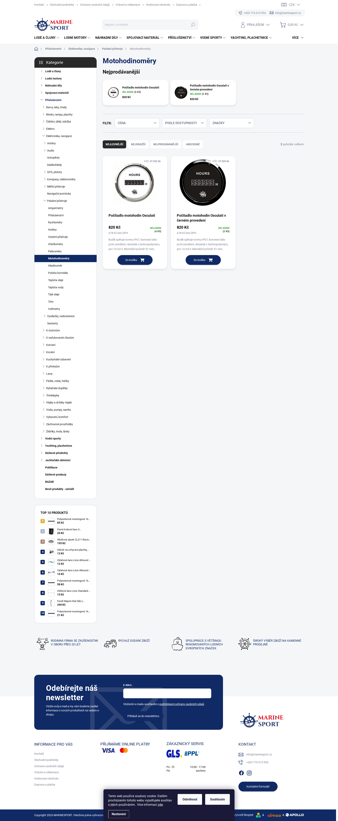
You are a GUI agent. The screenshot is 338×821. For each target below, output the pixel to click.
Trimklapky (52, 395)
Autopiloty (53, 157)
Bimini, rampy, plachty (59, 114)
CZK (292, 5)
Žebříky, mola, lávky (57, 431)
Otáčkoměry (55, 244)
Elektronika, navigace (59, 136)
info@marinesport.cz (259, 754)
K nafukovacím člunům (60, 337)
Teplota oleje (55, 280)
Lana (49, 373)
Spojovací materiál (57, 92)
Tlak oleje (53, 294)
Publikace (51, 467)
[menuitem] (47, 38)
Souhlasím (217, 799)
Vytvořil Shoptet (243, 814)
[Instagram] (249, 772)
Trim (50, 301)
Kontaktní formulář (258, 786)
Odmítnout (189, 799)
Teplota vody (56, 287)
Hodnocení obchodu (158, 4)
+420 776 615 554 (257, 762)
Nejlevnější (114, 144)
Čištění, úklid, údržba (58, 121)
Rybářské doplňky (57, 388)
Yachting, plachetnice (58, 445)
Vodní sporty (53, 438)
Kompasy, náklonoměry (61, 179)
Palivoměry (55, 251)
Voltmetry (54, 308)
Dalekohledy (54, 164)
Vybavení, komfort (57, 417)
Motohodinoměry (58, 258)
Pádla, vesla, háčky (57, 381)
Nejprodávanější (165, 144)
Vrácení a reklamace (128, 4)
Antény (51, 143)
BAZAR (49, 481)
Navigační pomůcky (59, 193)
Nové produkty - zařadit (59, 489)
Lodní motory (53, 78)
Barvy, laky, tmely (56, 107)
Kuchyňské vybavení (58, 359)
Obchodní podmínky (62, 4)
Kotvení (50, 344)
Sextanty (52, 323)
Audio (50, 150)
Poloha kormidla (58, 272)
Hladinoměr (55, 265)
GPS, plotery (54, 172)
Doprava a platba (186, 4)
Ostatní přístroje (58, 236)
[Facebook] (241, 772)
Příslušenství (53, 100)
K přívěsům (53, 366)
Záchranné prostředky (59, 424)
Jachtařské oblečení (57, 460)
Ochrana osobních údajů (95, 4)
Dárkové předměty (56, 453)
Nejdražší (138, 144)
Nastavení (119, 814)
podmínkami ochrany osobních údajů (181, 704)
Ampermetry (55, 208)
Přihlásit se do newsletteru (143, 716)
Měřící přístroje (56, 186)
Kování (50, 352)
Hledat (193, 24)
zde (160, 805)
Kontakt (39, 4)
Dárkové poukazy (55, 474)
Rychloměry (55, 222)
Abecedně (193, 144)
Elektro (50, 128)
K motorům (53, 330)
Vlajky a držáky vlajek (59, 402)
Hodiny (52, 229)
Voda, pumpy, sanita (58, 409)
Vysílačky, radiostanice (61, 316)
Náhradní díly (53, 85)
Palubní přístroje (57, 200)
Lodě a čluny (53, 71)
